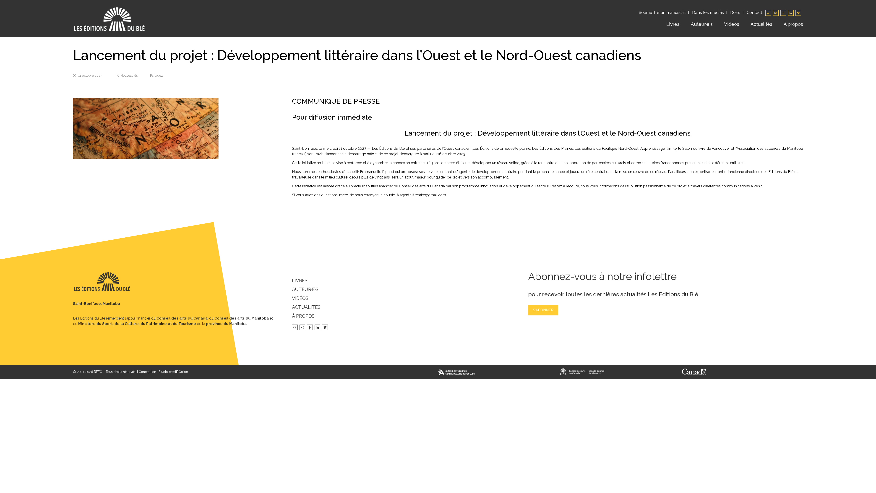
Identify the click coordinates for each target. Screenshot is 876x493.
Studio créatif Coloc (173, 372)
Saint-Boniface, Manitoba (96, 304)
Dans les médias (708, 12)
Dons (735, 12)
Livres (672, 24)
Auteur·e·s (702, 24)
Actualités (761, 24)
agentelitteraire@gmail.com (423, 195)
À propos (793, 24)
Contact (754, 12)
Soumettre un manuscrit (662, 12)
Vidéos (731, 24)
